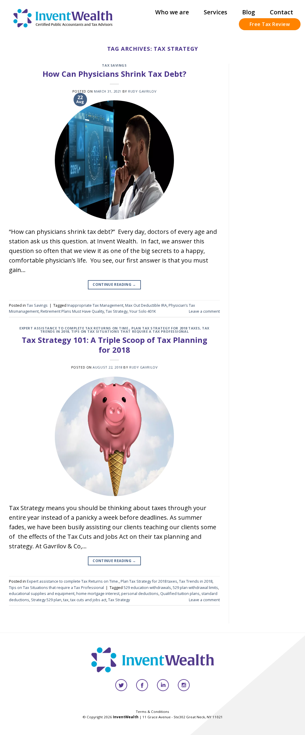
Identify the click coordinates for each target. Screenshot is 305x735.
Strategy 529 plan (46, 599)
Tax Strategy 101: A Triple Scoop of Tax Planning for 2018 (114, 345)
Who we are (172, 12)
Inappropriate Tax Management (95, 305)
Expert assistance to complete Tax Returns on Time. (74, 328)
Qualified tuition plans (180, 593)
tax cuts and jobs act (88, 599)
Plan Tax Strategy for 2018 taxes (165, 328)
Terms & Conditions (152, 711)
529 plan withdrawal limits (195, 587)
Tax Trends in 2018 (195, 581)
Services (215, 12)
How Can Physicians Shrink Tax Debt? (114, 74)
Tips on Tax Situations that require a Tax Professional (130, 331)
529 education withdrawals (147, 587)
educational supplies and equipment (41, 593)
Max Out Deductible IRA (146, 305)
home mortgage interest (97, 593)
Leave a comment (204, 311)
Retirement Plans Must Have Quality (72, 311)
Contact (281, 12)
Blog (248, 12)
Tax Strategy (116, 311)
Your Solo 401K (142, 311)
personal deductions (139, 593)
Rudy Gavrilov (142, 91)
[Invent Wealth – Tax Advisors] (63, 18)
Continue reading (114, 284)
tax (66, 599)
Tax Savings (114, 65)
